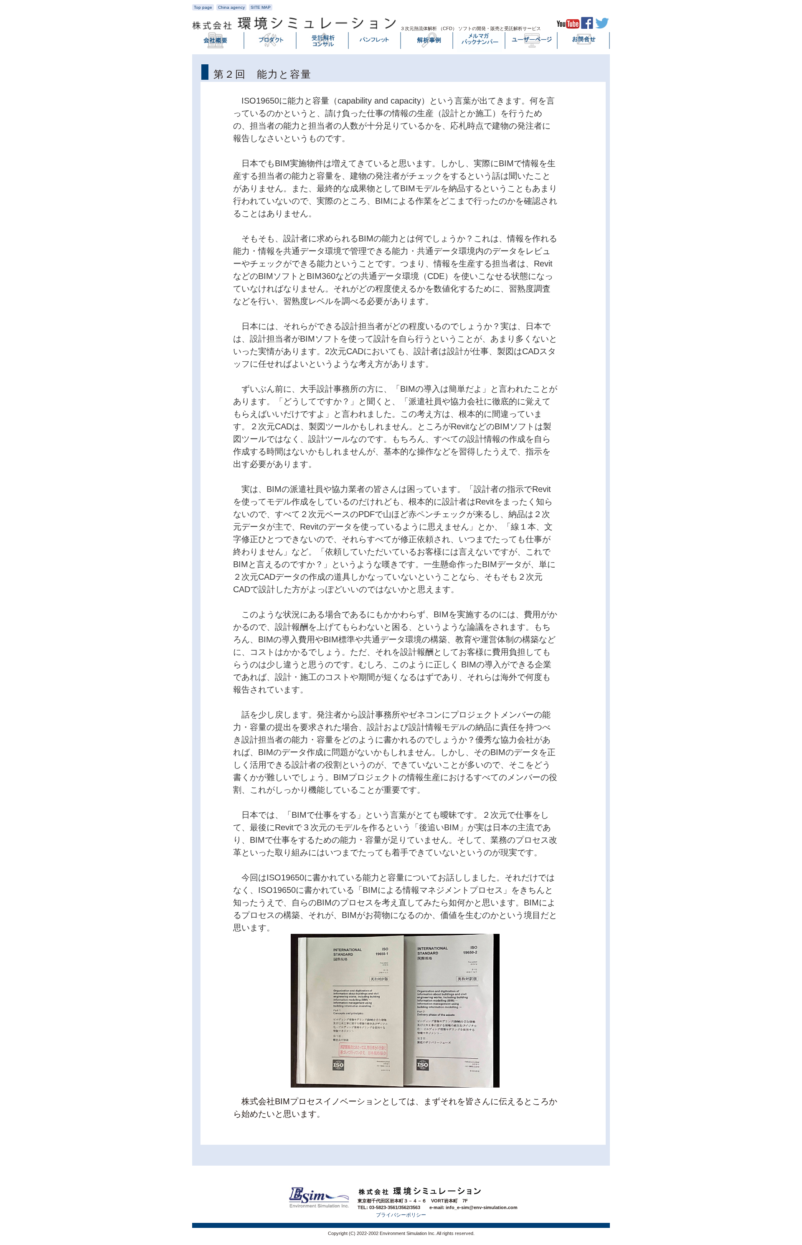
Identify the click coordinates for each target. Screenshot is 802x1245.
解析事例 (427, 42)
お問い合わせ (584, 42)
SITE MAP (261, 7)
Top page (203, 7)
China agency (231, 7)
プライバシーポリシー (401, 1215)
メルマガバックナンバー (479, 42)
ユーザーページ (531, 42)
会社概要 (218, 42)
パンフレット (375, 42)
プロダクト (270, 42)
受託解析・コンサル (322, 42)
